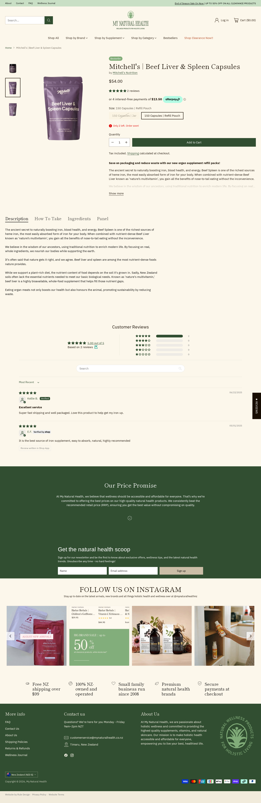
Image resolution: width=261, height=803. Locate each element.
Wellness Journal (16, 755)
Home (8, 47)
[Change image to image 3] (12, 109)
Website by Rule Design (17, 794)
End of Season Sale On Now (189, 3)
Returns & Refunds (17, 748)
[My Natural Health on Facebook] (66, 756)
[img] (27, 393)
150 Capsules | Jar (124, 115)
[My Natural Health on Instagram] (72, 756)
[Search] (49, 20)
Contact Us (12, 728)
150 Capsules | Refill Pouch (162, 115)
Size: (130, 108)
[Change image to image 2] (12, 87)
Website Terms (56, 794)
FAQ (8, 722)
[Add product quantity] (126, 142)
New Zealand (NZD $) (22, 774)
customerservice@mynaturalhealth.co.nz (96, 737)
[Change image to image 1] (12, 66)
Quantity (114, 134)
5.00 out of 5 (96, 343)
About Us (11, 735)
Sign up (181, 571)
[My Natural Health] (130, 20)
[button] (118, 91)
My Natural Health (36, 781)
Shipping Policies (16, 742)
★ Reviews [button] (257, 406)
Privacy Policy (39, 794)
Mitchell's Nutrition (125, 72)
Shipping (133, 153)
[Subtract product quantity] (112, 142)
